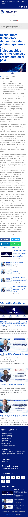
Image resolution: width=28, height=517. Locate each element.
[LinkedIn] (23, 7)
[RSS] (8, 481)
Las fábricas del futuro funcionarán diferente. (14, 354)
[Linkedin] (23, 477)
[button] (14, 16)
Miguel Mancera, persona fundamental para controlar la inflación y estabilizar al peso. (13, 416)
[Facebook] (15, 7)
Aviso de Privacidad (10, 514)
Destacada (23, 24)
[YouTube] (13, 477)
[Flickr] (18, 477)
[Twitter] (17, 7)
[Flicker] (21, 7)
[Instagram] (24, 7)
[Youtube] (19, 7)
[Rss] (26, 7)
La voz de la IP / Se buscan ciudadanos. (12, 384)
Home (18, 24)
